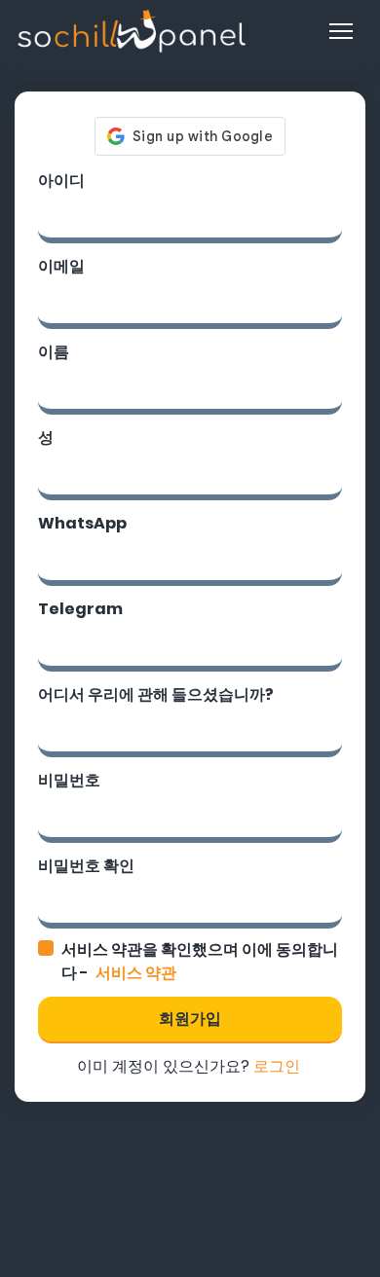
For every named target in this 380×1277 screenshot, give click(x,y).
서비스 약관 (135, 973)
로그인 (276, 1066)
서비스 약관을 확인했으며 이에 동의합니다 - (199, 961)
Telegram (80, 609)
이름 (53, 352)
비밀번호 (69, 780)
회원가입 (190, 1018)
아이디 (61, 180)
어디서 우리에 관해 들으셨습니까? (156, 694)
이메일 (61, 266)
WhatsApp (82, 523)
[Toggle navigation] (341, 31)
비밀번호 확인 (86, 866)
